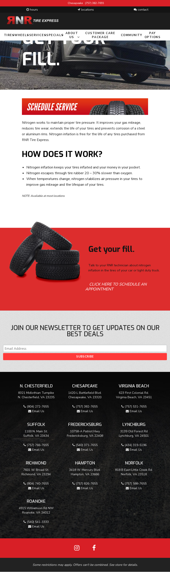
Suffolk (36, 424)
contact (142, 10)
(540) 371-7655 (86, 445)
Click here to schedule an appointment (116, 287)
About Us (72, 35)
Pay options (153, 35)
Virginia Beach (134, 386)
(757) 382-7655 (94, 3)
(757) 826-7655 (86, 483)
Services (37, 35)
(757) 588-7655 (135, 483)
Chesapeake (85, 386)
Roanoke (36, 501)
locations (87, 10)
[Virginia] (38, 20)
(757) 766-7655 (37, 445)
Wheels (21, 35)
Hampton (85, 463)
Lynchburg (133, 424)
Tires (9, 35)
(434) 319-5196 (135, 445)
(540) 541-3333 (37, 522)
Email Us (37, 411)
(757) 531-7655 (135, 406)
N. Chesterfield (36, 386)
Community (131, 35)
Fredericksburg (85, 424)
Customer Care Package (100, 35)
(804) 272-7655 (37, 406)
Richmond (36, 463)
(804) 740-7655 (37, 483)
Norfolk (134, 463)
